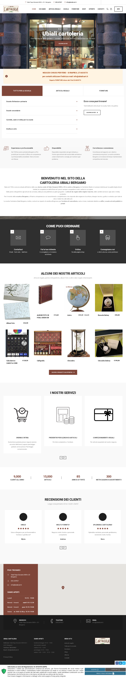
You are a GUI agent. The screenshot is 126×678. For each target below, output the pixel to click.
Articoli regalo (54, 9)
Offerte (92, 9)
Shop (84, 9)
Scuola (66, 9)
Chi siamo (42, 9)
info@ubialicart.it (71, 2)
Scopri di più (63, 43)
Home (34, 9)
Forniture (75, 9)
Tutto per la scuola (70, 646)
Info (118, 9)
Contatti (101, 9)
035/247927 (58, 2)
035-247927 (15, 581)
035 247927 (13, 647)
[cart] (111, 9)
